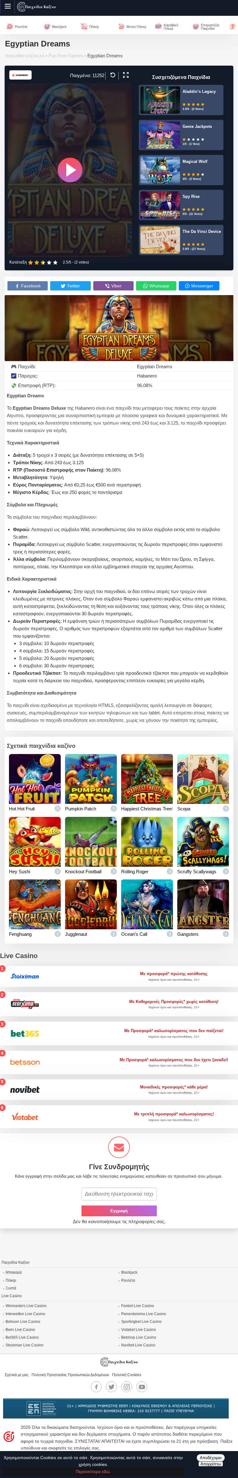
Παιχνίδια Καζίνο (15, 1262)
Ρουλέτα (128, 1280)
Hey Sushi (19, 871)
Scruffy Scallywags (196, 871)
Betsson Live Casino (23, 1321)
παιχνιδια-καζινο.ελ (25, 55)
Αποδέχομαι (211, 1457)
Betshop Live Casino (138, 1337)
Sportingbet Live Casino (141, 1321)
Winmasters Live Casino (26, 1306)
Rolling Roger (134, 871)
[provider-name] (20, 78)
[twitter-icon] (111, 1387)
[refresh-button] (112, 75)
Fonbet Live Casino (137, 1306)
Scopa (183, 808)
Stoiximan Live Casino (24, 1345)
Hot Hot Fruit (22, 808)
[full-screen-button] (125, 75)
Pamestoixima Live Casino (143, 1314)
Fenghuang (20, 934)
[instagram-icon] (127, 1387)
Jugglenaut (76, 934)
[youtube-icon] (142, 1387)
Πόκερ (11, 1280)
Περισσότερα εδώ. (93, 1471)
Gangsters (188, 934)
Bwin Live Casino (20, 1330)
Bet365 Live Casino (22, 1337)
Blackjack (129, 1272)
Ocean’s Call (134, 934)
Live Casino (12, 1296)
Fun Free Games (66, 55)
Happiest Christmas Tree (146, 808)
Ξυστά (11, 1288)
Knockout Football (83, 871)
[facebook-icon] (96, 1387)
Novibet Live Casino (138, 1345)
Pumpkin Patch (80, 808)
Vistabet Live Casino (138, 1330)
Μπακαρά (14, 1272)
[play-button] (70, 170)
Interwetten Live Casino (25, 1314)
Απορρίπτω (211, 1464)
